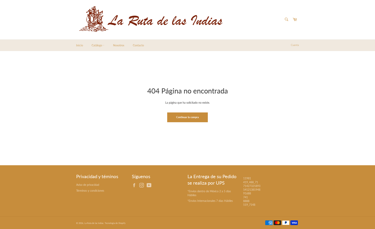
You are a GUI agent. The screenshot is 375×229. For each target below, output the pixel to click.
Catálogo (97, 45)
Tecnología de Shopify (115, 223)
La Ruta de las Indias (94, 223)
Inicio (79, 45)
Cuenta (295, 45)
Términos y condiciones (90, 190)
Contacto (138, 45)
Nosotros (118, 45)
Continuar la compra (187, 117)
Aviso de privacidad (87, 184)
